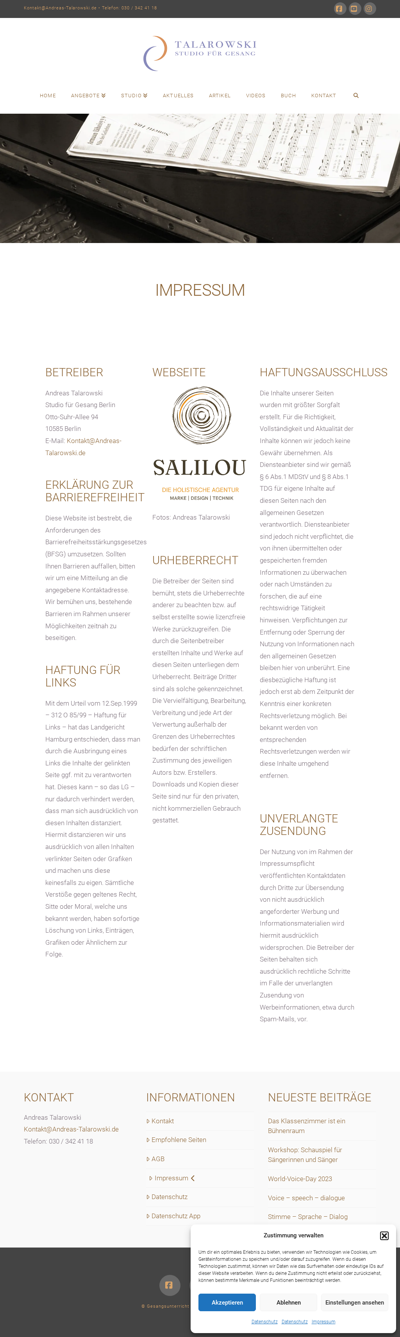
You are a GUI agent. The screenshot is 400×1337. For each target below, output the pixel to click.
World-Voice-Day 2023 (300, 1179)
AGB (158, 1159)
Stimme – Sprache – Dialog (308, 1217)
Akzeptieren (227, 1302)
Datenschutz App (176, 1216)
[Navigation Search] (356, 96)
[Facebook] (340, 8)
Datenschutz (265, 1321)
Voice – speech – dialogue (306, 1198)
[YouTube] (355, 8)
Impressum (324, 1321)
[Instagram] (370, 8)
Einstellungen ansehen (354, 1302)
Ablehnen (289, 1302)
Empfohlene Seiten (179, 1140)
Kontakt (163, 1121)
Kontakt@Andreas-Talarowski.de (60, 8)
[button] (384, 1236)
